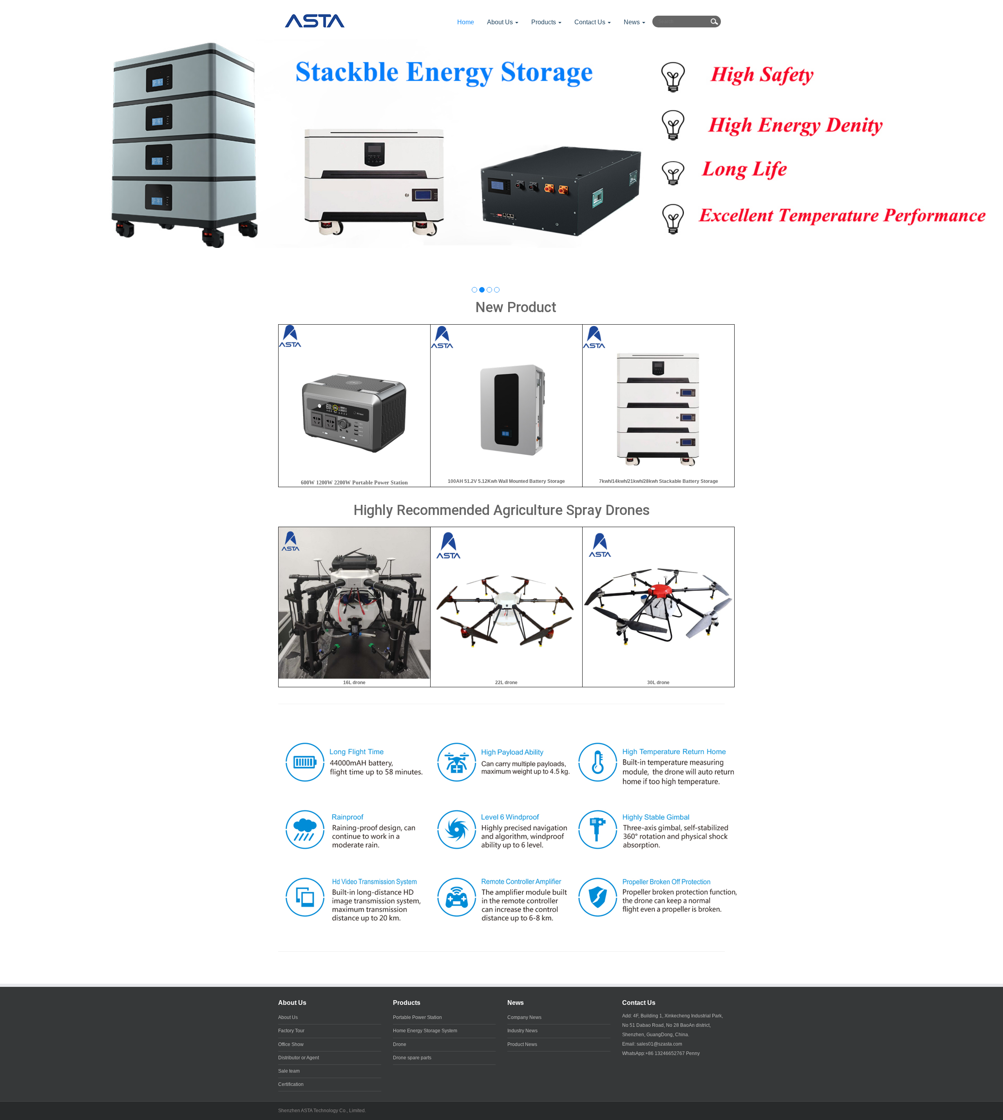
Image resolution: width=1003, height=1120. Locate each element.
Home (465, 22)
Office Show (291, 1044)
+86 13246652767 (665, 1053)
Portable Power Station (417, 1017)
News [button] (632, 22)
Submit (714, 21)
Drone (399, 1044)
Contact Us (638, 1002)
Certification (291, 1084)
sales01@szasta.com (659, 1044)
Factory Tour (291, 1030)
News (515, 1002)
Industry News (522, 1030)
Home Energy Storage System (425, 1030)
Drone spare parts (412, 1057)
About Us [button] (500, 22)
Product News (522, 1044)
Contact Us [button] (590, 22)
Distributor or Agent (298, 1057)
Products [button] (544, 22)
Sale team (289, 1071)
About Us (292, 1002)
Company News (524, 1017)
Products (406, 1002)
